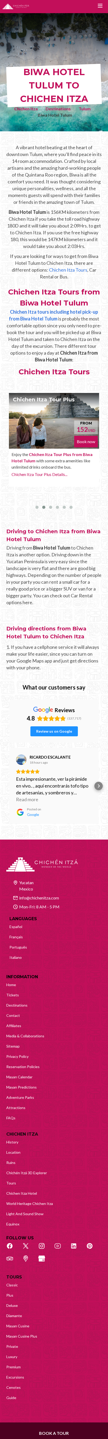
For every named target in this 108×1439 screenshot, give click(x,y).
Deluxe (12, 1305)
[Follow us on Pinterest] (92, 1249)
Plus (9, 1295)
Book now (86, 441)
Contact (13, 1015)
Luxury (11, 1356)
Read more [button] (27, 799)
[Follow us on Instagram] (44, 1249)
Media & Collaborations (25, 1036)
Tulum (85, 108)
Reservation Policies (23, 1066)
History (12, 1142)
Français (16, 937)
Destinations (58, 108)
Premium (13, 1367)
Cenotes (13, 1387)
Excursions (15, 1377)
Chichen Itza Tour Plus (44, 399)
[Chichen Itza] (16, 6)
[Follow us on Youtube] (60, 1249)
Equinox (12, 1224)
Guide (11, 1397)
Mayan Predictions (21, 1087)
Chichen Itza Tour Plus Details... (39, 474)
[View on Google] (21, 759)
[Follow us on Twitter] (28, 1249)
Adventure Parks (20, 1097)
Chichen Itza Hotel (21, 1193)
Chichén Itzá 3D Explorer (26, 1173)
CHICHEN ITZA (22, 1134)
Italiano (15, 957)
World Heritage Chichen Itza (29, 1203)
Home (11, 984)
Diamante (14, 1315)
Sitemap (13, 1046)
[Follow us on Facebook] (12, 1249)
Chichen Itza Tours (68, 270)
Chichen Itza (26, 108)
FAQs (10, 1118)
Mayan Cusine (17, 1326)
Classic (12, 1285)
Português (18, 947)
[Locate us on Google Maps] (28, 1261)
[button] (9, 786)
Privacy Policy (17, 1056)
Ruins (10, 1162)
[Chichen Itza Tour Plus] (54, 421)
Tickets (12, 995)
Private (12, 1346)
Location (13, 1152)
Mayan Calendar (19, 1077)
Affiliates (13, 1025)
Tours (11, 1183)
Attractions (15, 1107)
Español (15, 926)
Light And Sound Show (25, 1214)
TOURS (14, 1277)
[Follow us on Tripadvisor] (12, 1261)
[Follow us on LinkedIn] (76, 1249)
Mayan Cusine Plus (21, 1336)
